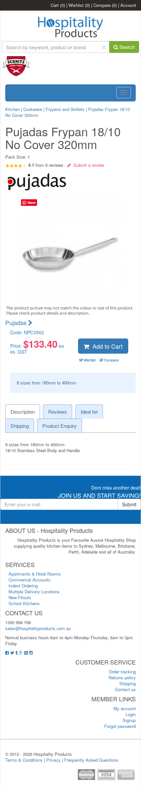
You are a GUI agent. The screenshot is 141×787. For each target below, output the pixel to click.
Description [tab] (22, 411)
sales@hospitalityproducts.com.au (38, 628)
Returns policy (122, 677)
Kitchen (13, 109)
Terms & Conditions (24, 760)
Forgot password (120, 726)
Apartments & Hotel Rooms (35, 574)
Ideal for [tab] (89, 411)
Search (126, 46)
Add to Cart (106, 346)
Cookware (32, 109)
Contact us (125, 689)
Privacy (53, 760)
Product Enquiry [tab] (59, 425)
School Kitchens (24, 603)
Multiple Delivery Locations (34, 591)
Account (128, 5)
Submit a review (87, 165)
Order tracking (122, 671)
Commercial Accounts (29, 580)
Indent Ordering (23, 585)
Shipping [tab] (19, 425)
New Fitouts (20, 597)
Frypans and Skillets (65, 109)
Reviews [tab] (57, 411)
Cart (58, 5)
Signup (129, 720)
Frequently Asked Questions (91, 760)
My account (124, 708)
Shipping (127, 683)
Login (131, 714)
